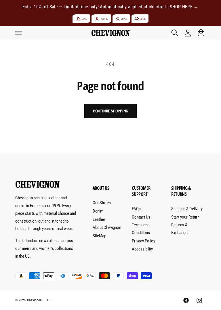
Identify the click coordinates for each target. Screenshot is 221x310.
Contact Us (141, 217)
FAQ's (136, 208)
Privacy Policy (143, 241)
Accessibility (142, 249)
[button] (18, 32)
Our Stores (102, 202)
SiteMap (99, 235)
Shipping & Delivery (187, 208)
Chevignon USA (37, 300)
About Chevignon (107, 227)
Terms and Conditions (141, 228)
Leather (99, 219)
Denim (98, 211)
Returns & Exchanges (180, 228)
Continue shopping (110, 111)
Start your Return (185, 217)
